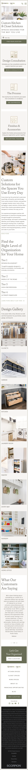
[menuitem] (14, 753)
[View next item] (16, 643)
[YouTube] (15, 703)
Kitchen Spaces (14, 671)
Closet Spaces (14, 675)
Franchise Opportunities (14, 687)
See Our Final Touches (14, 139)
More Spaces (14, 679)
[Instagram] (9, 703)
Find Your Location (14, 41)
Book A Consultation (14, 70)
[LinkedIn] (12, 703)
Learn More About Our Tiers (11, 300)
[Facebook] (18, 703)
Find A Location (14, 658)
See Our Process (14, 102)
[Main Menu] (26, 4)
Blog (14, 691)
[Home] (8, 3)
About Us (14, 683)
